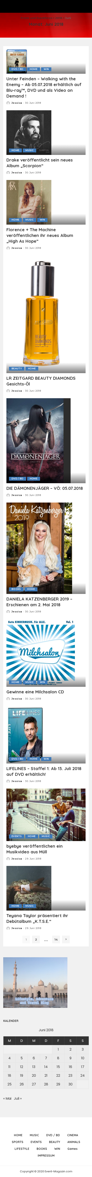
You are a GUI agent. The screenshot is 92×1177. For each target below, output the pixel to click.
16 (70, 1066)
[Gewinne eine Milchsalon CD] (40, 652)
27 (34, 1084)
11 (9, 1066)
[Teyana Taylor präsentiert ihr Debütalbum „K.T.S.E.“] (28, 888)
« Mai (7, 1098)
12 (21, 1066)
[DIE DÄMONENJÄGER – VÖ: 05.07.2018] (38, 440)
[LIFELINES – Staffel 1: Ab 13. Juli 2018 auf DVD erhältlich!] (24, 734)
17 (82, 1066)
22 (58, 1075)
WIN (46, 69)
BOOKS (16, 589)
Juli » (18, 1098)
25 (9, 1084)
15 (58, 1066)
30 (70, 1084)
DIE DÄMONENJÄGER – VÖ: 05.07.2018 (44, 488)
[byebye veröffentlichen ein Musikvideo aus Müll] (46, 814)
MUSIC (29, 150)
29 (58, 1084)
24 (82, 1075)
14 (56, 939)
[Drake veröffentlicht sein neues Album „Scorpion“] (28, 132)
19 (21, 1075)
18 (9, 1075)
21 (46, 1075)
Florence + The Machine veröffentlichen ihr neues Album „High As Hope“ (39, 235)
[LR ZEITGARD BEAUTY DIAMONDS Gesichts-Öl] (46, 314)
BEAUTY (17, 368)
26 (22, 1084)
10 (82, 1058)
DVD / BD (18, 69)
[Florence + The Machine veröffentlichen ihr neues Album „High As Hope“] (28, 202)
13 (33, 1066)
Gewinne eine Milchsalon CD (35, 691)
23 (70, 1075)
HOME (33, 69)
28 (46, 1084)
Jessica (17, 102)
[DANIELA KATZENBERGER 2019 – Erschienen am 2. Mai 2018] (39, 547)
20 (34, 1075)
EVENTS (17, 836)
